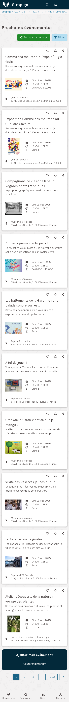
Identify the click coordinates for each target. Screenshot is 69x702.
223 (52, 676)
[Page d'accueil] (15, 4)
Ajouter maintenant (34, 663)
